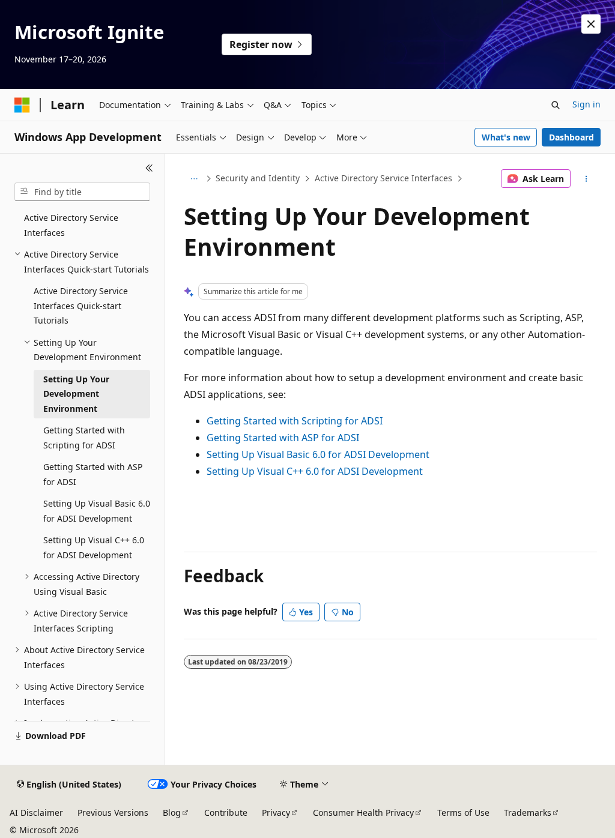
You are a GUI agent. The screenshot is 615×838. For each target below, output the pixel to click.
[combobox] (82, 192)
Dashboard (571, 137)
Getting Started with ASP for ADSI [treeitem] (92, 474)
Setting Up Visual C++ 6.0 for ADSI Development (315, 471)
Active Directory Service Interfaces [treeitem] (71, 225)
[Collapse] (149, 168)
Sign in (586, 104)
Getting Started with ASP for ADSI (283, 437)
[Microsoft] (22, 105)
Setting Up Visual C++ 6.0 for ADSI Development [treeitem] (93, 547)
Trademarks (527, 812)
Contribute (225, 812)
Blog (172, 812)
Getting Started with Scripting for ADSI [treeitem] (84, 437)
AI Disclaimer (36, 812)
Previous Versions (112, 812)
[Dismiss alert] (591, 24)
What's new (506, 137)
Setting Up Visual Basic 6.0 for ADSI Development (318, 454)
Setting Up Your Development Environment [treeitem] (76, 393)
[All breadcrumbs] (194, 178)
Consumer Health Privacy (363, 812)
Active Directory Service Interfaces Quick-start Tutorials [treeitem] (81, 305)
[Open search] (556, 105)
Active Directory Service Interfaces (383, 178)
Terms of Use (463, 812)
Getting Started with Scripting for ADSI (295, 420)
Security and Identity (258, 178)
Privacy (276, 812)
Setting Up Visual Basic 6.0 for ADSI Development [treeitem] (96, 511)
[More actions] (585, 178)
